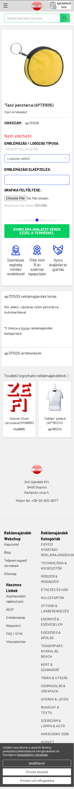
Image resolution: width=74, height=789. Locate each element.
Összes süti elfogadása (37, 780)
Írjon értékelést (15, 112)
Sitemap (10, 573)
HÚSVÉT (47, 742)
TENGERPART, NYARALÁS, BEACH (52, 651)
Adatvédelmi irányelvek (32, 755)
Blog (7, 552)
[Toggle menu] (5, 5)
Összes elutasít (37, 772)
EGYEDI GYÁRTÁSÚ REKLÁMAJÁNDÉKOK (57, 549)
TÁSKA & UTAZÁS (54, 678)
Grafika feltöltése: (22, 190)
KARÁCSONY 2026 (55, 734)
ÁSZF (10, 609)
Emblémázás (15, 617)
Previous (62, 375)
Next (67, 375)
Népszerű (13, 625)
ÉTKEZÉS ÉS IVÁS (54, 589)
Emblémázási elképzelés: (27, 169)
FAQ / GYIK (14, 633)
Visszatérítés (16, 641)
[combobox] (37, 18)
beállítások (37, 763)
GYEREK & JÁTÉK (54, 699)
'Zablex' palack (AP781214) (55, 420)
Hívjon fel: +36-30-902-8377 (37, 500)
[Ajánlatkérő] (61, 5)
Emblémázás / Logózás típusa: (31, 146)
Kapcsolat (11, 544)
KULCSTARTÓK (52, 597)
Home (25, 328)
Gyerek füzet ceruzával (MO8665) (19, 420)
